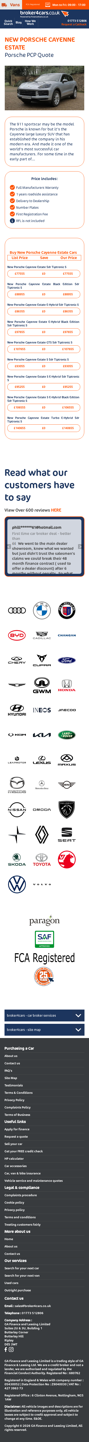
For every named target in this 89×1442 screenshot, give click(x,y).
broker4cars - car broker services (31, 1015)
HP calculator (14, 1159)
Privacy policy (15, 1210)
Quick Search (8, 22)
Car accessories (16, 1166)
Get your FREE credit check (24, 1151)
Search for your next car (22, 1268)
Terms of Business (17, 1115)
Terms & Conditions (19, 1093)
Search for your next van (22, 1276)
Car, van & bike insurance (23, 1173)
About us (11, 1056)
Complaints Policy (18, 1107)
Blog (19, 22)
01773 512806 (77, 21)
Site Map (11, 1078)
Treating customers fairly (23, 1225)
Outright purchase (18, 1290)
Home (9, 1239)
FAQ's (8, 1071)
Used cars (11, 1283)
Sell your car (13, 1144)
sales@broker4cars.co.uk (33, 1306)
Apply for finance (17, 1129)
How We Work (30, 22)
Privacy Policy (14, 1100)
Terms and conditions (20, 1217)
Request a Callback (74, 24)
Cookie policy (14, 1203)
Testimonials (14, 1085)
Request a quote (16, 1137)
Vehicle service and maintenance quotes (34, 1181)
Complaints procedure (21, 1195)
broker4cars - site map (24, 1030)
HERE (56, 510)
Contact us (12, 1063)
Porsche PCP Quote (29, 55)
